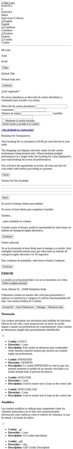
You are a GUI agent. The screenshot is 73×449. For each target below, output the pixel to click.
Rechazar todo (55, 307)
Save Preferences (25, 307)
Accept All (8, 307)
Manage (41, 307)
